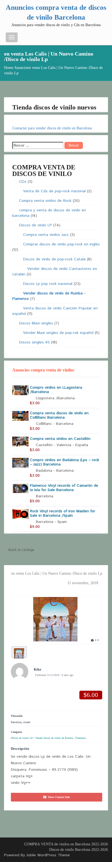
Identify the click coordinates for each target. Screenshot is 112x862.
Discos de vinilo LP (35, 225)
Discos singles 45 (34, 342)
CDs (22, 181)
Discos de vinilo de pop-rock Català (54, 259)
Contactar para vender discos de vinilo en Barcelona (52, 128)
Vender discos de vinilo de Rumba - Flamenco (60, 737)
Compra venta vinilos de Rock (45, 200)
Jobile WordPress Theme (48, 855)
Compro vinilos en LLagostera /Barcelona (56, 390)
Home (8, 68)
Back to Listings (21, 550)
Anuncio (20, 68)
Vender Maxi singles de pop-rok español (58, 333)
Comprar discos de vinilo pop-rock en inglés (61, 244)
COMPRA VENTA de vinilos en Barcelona (57, 844)
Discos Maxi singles (36, 323)
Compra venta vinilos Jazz (46, 234)
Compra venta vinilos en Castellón (60, 438)
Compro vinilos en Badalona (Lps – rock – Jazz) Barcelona (64, 462)
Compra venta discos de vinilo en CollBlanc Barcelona (59, 415)
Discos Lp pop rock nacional (47, 284)
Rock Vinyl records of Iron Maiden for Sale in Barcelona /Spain (62, 513)
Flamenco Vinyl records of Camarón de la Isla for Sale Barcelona (64, 488)
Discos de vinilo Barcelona (69, 850)
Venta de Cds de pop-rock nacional (54, 191)
